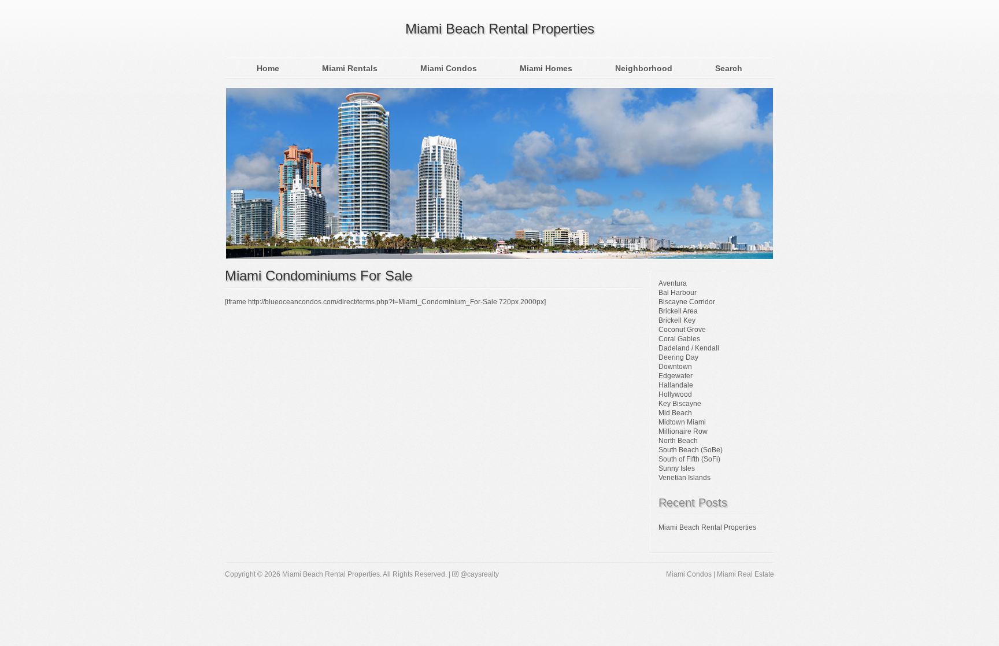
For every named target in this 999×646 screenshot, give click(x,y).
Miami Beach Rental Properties (499, 28)
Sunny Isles (676, 468)
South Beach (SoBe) (690, 450)
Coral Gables (679, 339)
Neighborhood (643, 68)
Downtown (675, 367)
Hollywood (675, 394)
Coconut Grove (682, 330)
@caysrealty (478, 574)
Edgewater (675, 376)
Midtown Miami (682, 422)
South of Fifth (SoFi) (689, 459)
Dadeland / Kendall (688, 348)
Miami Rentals (350, 68)
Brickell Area (678, 311)
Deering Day (678, 357)
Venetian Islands (684, 478)
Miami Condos (448, 68)
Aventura (672, 283)
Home (268, 68)
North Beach (678, 441)
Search (728, 68)
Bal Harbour (677, 293)
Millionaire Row (683, 431)
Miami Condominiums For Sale (318, 275)
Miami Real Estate (745, 574)
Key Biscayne (679, 404)
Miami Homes (546, 68)
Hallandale (675, 385)
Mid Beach (675, 413)
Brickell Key (676, 320)
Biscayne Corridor (686, 302)
